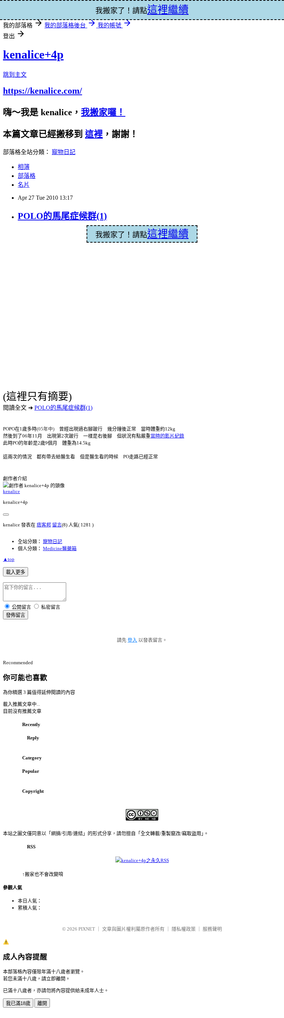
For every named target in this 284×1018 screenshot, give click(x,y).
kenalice (11, 491)
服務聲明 (212, 929)
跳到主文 (15, 74)
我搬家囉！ (103, 112)
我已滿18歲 (18, 1003)
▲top (8, 559)
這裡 (94, 134)
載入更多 (15, 572)
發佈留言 (15, 615)
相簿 (24, 167)
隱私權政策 (184, 929)
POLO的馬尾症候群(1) (62, 216)
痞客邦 (44, 525)
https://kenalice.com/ (42, 91)
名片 (24, 185)
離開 (42, 1003)
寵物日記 (63, 152)
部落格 (27, 176)
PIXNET (86, 929)
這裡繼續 (168, 234)
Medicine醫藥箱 (60, 548)
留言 (57, 525)
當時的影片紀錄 (167, 436)
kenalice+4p (33, 54)
